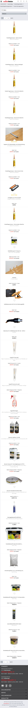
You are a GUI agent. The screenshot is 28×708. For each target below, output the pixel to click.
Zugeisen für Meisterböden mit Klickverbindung (14, 145)
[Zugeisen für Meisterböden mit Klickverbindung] (14, 134)
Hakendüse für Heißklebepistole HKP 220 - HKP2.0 (14, 331)
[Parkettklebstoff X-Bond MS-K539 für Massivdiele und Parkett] (14, 640)
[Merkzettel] (21, 1)
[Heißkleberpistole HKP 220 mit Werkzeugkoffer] (14, 294)
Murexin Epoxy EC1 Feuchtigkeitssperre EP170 (14, 465)
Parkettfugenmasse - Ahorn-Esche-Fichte (14, 171)
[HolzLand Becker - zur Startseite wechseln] (8, 1)
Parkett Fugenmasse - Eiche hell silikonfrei (14, 92)
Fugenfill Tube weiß (14, 359)
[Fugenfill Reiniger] (14, 400)
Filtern (4, 10)
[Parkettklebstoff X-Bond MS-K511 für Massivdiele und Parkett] (14, 587)
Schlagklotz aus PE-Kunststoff (14, 198)
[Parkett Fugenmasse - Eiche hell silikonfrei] (14, 81)
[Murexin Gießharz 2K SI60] (14, 427)
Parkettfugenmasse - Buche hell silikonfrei (14, 118)
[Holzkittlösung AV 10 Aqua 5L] (14, 240)
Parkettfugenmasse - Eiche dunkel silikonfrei (14, 225)
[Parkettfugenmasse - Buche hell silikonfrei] (14, 107)
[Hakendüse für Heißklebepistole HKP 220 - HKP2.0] (14, 320)
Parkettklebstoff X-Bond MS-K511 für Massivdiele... (14, 598)
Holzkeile (14, 278)
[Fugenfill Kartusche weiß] (14, 374)
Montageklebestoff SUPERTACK (14, 518)
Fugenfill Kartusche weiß (14, 385)
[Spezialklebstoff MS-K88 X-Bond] (14, 613)
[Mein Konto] (24, 1)
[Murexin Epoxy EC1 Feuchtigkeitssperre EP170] (14, 453)
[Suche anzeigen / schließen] (18, 1)
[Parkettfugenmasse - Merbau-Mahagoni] (14, 54)
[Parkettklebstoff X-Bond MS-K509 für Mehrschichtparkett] (14, 533)
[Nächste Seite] (5, 18)
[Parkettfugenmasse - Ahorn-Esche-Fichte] (14, 160)
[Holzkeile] (14, 267)
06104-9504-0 (7, 672)
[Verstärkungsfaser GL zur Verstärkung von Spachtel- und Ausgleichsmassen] (14, 560)
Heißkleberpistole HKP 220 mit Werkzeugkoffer (14, 304)
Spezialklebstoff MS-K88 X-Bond (14, 624)
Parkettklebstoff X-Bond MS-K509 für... (14, 544)
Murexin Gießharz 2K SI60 (14, 439)
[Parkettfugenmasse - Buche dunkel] (14, 27)
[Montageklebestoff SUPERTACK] (14, 507)
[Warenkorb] (26, 1)
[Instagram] (10, 685)
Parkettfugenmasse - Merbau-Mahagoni (14, 65)
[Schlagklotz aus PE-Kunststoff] (14, 187)
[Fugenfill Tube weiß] (14, 347)
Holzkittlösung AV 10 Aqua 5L (14, 251)
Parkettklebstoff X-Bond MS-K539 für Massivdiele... (14, 651)
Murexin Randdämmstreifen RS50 (14, 492)
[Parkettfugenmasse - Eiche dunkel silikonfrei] (14, 214)
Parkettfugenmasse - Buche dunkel (14, 38)
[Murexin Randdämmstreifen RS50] (14, 480)
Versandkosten (6, 703)
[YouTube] (3, 685)
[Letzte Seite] (8, 18)
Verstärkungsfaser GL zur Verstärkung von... (14, 571)
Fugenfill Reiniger (14, 412)
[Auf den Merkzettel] (14, 34)
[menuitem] (18, 1)
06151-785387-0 (8, 680)
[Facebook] (7, 685)
